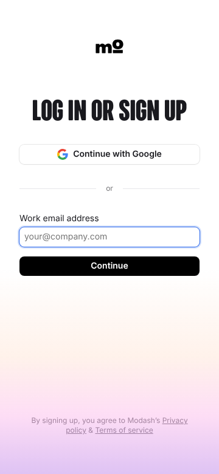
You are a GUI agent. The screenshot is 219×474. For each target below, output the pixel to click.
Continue (109, 266)
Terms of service (124, 429)
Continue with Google (117, 154)
